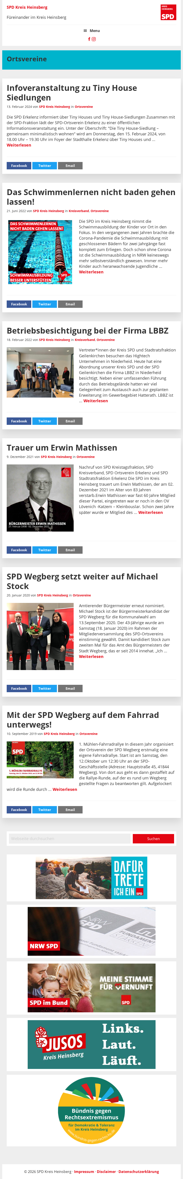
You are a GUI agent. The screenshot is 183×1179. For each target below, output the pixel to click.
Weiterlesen (19, 145)
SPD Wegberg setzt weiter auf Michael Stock (82, 581)
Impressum (84, 1171)
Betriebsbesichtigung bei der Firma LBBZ (87, 330)
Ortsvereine (84, 106)
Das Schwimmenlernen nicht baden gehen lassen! (91, 197)
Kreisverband (79, 211)
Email (70, 165)
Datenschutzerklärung (139, 1171)
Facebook (19, 165)
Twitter (44, 165)
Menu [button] (95, 30)
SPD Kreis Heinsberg (27, 7)
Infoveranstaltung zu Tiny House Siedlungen (72, 92)
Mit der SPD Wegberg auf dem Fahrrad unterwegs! (83, 719)
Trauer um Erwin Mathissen (62, 447)
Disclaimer (106, 1171)
